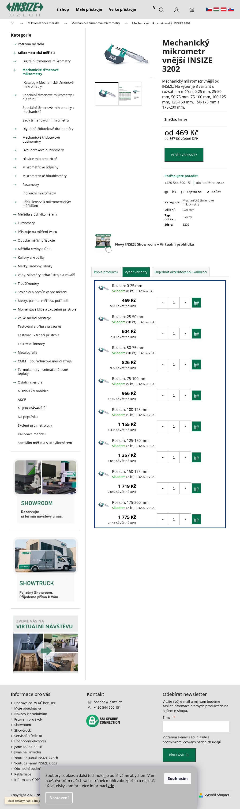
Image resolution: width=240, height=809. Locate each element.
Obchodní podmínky (30, 768)
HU (216, 9)
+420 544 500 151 (178, 182)
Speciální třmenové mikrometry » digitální (48, 97)
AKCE (22, 399)
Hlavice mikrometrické (39, 158)
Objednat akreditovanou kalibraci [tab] (180, 272)
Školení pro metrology (35, 425)
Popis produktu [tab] (106, 272)
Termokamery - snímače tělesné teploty (43, 371)
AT (224, 9)
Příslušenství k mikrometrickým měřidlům (46, 204)
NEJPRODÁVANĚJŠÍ (32, 408)
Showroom (22, 724)
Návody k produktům (30, 714)
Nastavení (59, 797)
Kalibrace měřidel (32, 434)
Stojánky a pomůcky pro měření (42, 292)
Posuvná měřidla (31, 44)
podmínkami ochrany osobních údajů (192, 742)
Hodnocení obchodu (30, 741)
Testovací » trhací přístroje (38, 335)
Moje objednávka (27, 708)
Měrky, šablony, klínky (35, 266)
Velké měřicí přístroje (34, 318)
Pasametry (30, 184)
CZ (209, 9)
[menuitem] (62, 9)
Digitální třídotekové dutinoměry (47, 128)
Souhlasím (178, 778)
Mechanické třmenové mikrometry (40, 72)
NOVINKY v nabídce (33, 391)
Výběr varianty (184, 154)
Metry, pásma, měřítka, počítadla (44, 300)
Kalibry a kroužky (31, 257)
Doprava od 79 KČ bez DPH (35, 703)
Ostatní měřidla (30, 382)
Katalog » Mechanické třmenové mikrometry (49, 84)
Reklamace (22, 774)
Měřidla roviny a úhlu (35, 249)
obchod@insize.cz (210, 182)
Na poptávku (28, 416)
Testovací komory (31, 344)
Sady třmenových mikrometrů (45, 120)
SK (231, 9)
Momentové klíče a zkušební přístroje (47, 309)
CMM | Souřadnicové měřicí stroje (45, 361)
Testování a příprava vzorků (39, 326)
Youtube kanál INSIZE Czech (36, 758)
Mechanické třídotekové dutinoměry (41, 139)
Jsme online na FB (28, 746)
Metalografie (28, 352)
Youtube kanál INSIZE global (36, 763)
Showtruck (22, 730)
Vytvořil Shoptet (217, 795)
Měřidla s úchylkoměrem (37, 214)
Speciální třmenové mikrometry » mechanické (48, 109)
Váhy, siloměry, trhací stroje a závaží (46, 275)
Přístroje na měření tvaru (37, 231)
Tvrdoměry (26, 223)
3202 (186, 224)
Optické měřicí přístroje (36, 240)
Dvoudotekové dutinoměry (43, 150)
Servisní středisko (28, 735)
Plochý (187, 217)
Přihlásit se (179, 755)
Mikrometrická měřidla (36, 52)
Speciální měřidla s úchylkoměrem (45, 443)
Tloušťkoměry (28, 283)
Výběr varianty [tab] (136, 272)
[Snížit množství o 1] (162, 302)
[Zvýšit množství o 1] (185, 302)
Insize (182, 119)
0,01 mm (189, 210)
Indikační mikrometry (39, 193)
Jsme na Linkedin (27, 752)
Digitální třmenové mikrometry (46, 61)
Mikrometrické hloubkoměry (44, 176)
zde (111, 785)
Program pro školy (28, 719)
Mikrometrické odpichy (40, 167)
